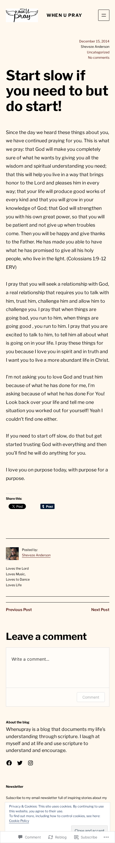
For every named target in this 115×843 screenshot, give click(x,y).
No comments (98, 58)
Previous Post (19, 609)
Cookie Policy (19, 821)
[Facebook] (9, 763)
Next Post (100, 609)
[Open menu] (103, 15)
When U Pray (64, 15)
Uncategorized (98, 52)
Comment (90, 697)
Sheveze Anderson (36, 555)
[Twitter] (20, 763)
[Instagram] (30, 763)
